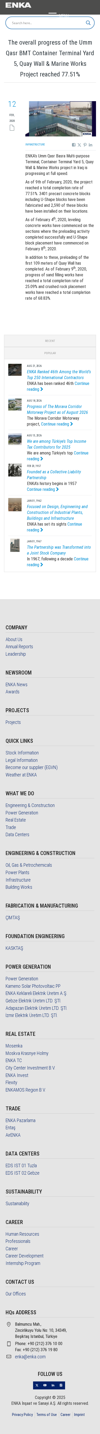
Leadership (16, 654)
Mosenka (14, 1046)
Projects (13, 722)
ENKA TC (14, 1060)
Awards (12, 691)
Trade (11, 827)
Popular (50, 353)
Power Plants (17, 872)
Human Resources (22, 1234)
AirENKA (13, 1135)
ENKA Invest (17, 1075)
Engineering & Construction (30, 805)
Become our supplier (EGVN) (32, 767)
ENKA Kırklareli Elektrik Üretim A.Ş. (36, 993)
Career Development (24, 1256)
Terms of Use (46, 1414)
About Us (14, 639)
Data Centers (17, 834)
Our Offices (16, 1293)
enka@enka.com (30, 1356)
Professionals (18, 1241)
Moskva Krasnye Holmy (27, 1053)
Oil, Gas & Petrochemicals (29, 865)
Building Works (19, 887)
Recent (50, 341)
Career (12, 1248)
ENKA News (16, 684)
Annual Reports (19, 646)
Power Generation (22, 812)
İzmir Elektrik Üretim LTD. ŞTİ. (32, 1015)
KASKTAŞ (14, 948)
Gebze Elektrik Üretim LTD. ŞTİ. (33, 1000)
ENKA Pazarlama (20, 1120)
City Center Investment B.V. (30, 1068)
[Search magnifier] (88, 23)
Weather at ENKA (21, 775)
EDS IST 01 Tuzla (21, 1165)
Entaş (10, 1127)
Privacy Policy (22, 1414)
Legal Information (22, 760)
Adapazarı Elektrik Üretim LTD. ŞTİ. (36, 1008)
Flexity (11, 1082)
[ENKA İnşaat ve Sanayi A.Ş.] (18, 4)
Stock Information (22, 752)
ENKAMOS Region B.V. (26, 1090)
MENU (64, 15)
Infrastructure (35, 144)
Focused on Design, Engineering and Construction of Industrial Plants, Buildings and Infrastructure (57, 512)
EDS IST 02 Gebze (22, 1173)
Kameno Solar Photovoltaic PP (33, 986)
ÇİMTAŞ (13, 917)
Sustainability (17, 1203)
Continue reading (55, 424)
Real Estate (16, 820)
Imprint (79, 1414)
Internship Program (23, 1263)
